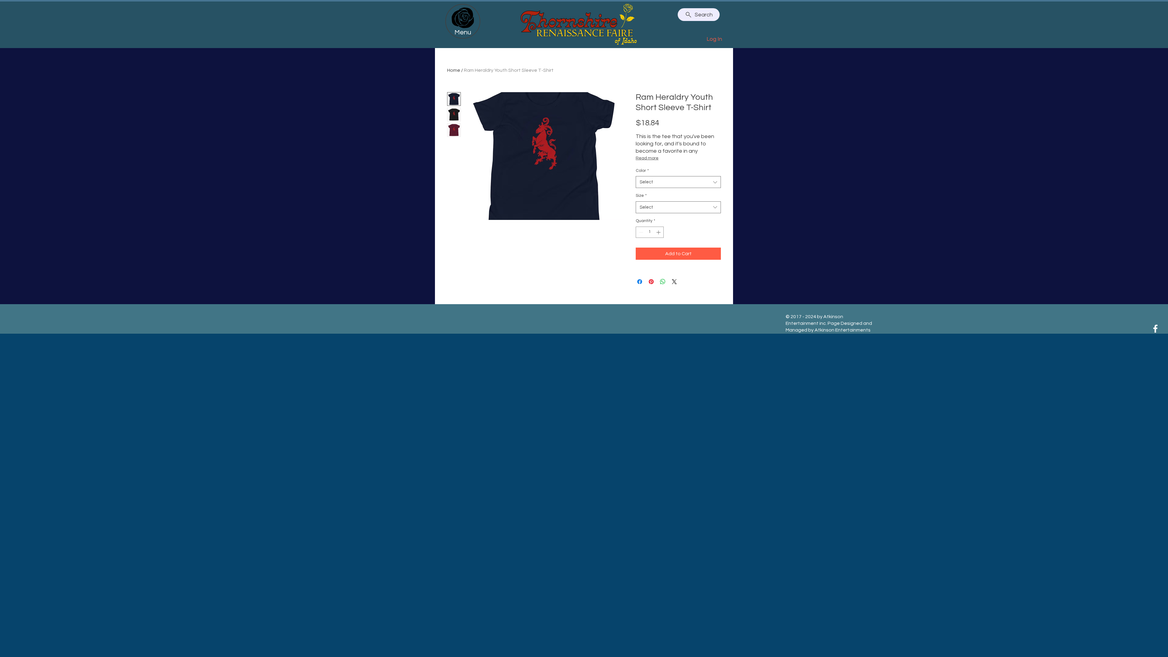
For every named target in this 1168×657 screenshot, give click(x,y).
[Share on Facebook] (639, 281)
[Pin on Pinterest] (651, 281)
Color (642, 171)
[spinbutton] (649, 232)
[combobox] (678, 182)
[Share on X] (674, 281)
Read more (647, 158)
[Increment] (659, 232)
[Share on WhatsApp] (662, 281)
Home (453, 70)
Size (641, 195)
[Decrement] (640, 232)
